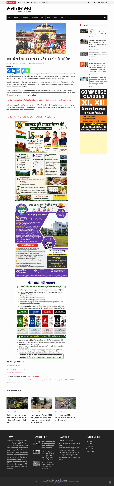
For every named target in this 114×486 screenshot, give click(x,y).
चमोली (39, 63)
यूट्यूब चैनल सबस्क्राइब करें (15, 373)
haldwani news (12, 380)
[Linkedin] (13, 70)
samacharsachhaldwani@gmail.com (69, 448)
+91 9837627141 (69, 450)
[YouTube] (94, 2)
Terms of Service (91, 449)
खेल (42, 18)
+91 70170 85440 (33, 376)
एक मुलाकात (35, 18)
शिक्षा (48, 18)
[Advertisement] (93, 143)
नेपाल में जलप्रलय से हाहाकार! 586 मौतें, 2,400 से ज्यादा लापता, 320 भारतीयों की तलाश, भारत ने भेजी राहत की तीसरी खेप (48, 455)
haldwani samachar (22, 380)
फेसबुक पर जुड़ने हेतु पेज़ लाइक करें (17, 369)
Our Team (89, 443)
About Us (89, 441)
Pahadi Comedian (47, 380)
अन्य (62, 18)
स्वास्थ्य (55, 18)
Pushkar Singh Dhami (58, 380)
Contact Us (89, 446)
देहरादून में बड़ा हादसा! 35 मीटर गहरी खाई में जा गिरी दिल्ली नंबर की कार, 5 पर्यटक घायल (65, 417)
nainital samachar (37, 380)
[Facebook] (88, 2)
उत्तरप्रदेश (25, 18)
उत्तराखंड (16, 18)
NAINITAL (29, 380)
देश (9, 18)
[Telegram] (18, 70)
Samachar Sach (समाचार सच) (59, 479)
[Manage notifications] (110, 482)
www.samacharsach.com (72, 443)
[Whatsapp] (27, 70)
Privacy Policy (90, 451)
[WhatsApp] (91, 2)
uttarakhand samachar (13, 382)
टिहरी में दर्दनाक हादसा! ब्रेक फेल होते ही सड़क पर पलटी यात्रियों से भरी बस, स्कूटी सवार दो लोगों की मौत (97, 32)
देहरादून (42, 63)
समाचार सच (24, 63)
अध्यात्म (31, 63)
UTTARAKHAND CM (70, 380)
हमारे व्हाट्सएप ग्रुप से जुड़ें (15, 365)
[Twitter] (23, 70)
